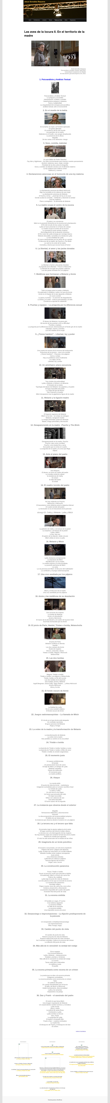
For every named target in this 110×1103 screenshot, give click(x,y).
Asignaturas (73, 20)
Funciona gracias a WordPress (55, 1100)
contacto (44, 20)
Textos (50, 20)
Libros (66, 20)
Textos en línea (58, 20)
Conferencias (37, 20)
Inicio (30, 20)
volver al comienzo (81, 1031)
